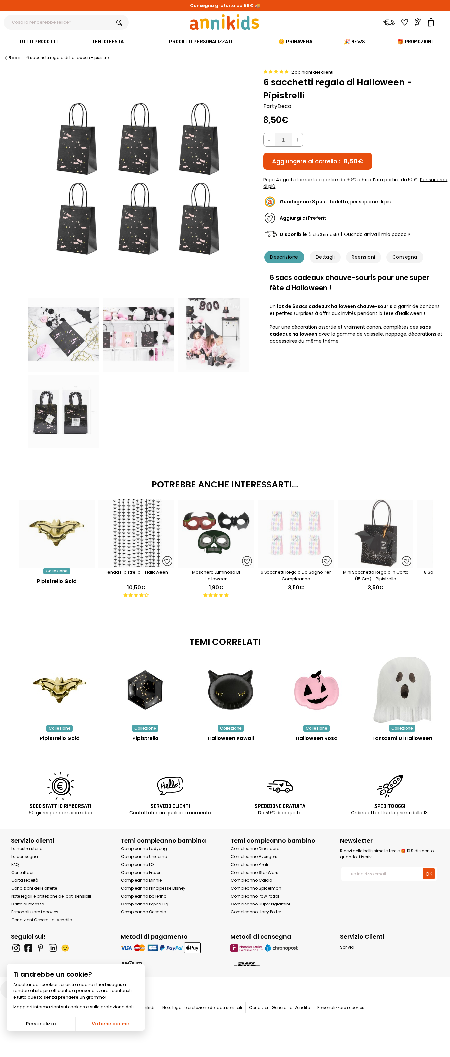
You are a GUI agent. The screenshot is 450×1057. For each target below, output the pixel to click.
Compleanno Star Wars (254, 872)
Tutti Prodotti (38, 41)
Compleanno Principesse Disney (153, 888)
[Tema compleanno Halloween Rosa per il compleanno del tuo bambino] (317, 690)
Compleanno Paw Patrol (255, 896)
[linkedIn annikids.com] (52, 948)
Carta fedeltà (24, 880)
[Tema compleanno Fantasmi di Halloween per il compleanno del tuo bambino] (402, 690)
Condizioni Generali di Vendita (41, 920)
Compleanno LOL (138, 864)
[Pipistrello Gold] (57, 564)
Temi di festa (108, 41)
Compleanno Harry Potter (256, 912)
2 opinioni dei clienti (312, 72)
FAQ (15, 864)
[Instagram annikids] (16, 948)
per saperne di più (370, 201)
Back (14, 57)
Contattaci (22, 872)
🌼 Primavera (295, 41)
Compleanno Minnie (141, 880)
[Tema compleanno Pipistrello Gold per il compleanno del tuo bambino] (60, 690)
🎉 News (354, 41)
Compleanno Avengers (254, 856)
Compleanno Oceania (143, 912)
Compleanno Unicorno (144, 856)
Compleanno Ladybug (144, 848)
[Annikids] (224, 22)
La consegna (24, 856)
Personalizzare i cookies (34, 912)
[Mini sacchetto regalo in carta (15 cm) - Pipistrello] (375, 564)
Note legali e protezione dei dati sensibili (51, 896)
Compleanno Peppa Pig (144, 904)
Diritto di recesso (27, 904)
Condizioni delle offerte (34, 888)
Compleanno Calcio (251, 880)
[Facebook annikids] (28, 948)
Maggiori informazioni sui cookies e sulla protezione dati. (74, 1007)
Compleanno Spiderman (256, 888)
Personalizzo (41, 1023)
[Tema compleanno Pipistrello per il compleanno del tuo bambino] (145, 690)
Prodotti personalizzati (200, 41)
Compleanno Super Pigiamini (260, 904)
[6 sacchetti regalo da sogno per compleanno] (296, 564)
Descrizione (284, 257)
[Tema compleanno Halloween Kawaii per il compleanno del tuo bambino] (231, 690)
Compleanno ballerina (144, 896)
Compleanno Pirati (249, 864)
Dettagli (325, 257)
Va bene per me (110, 1023)
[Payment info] (170, 948)
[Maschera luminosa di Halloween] (216, 564)
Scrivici (347, 947)
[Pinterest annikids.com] (40, 948)
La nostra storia (26, 848)
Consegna (404, 257)
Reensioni (363, 257)
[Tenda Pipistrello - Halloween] (136, 564)
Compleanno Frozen (141, 872)
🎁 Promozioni (415, 41)
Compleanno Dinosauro (255, 848)
